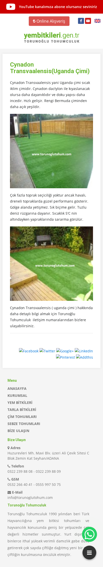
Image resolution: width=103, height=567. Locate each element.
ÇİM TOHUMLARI (22, 416)
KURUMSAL (17, 395)
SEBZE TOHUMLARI (24, 423)
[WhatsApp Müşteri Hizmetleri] (89, 534)
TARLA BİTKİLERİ (22, 409)
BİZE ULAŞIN (18, 430)
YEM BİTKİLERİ (20, 402)
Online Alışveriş (50, 21)
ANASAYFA (17, 388)
